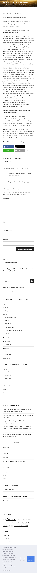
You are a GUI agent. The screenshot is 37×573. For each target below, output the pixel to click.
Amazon (5, 472)
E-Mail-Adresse (7, 231)
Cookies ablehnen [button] (22, 559)
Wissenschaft (7, 358)
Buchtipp (5, 307)
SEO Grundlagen (10, 327)
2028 (14, 523)
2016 (17, 523)
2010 (15, 526)
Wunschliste (8, 378)
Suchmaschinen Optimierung (13, 330)
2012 (9, 525)
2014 (30, 519)
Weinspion (6, 447)
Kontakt (7, 372)
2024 (4, 519)
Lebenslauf (8, 375)
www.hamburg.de (20, 142)
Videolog (7, 334)
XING (4, 479)
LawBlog (5, 458)
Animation (21, 523)
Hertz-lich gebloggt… (18, 2)
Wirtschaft (6, 348)
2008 (26, 526)
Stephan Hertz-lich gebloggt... (22, 182)
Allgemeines (6, 304)
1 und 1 (7, 523)
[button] (8, 146)
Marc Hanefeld (7, 434)
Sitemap (5, 393)
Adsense (5, 526)
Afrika (4, 523)
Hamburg (8, 158)
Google (7, 320)
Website (5, 239)
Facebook (5, 475)
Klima (6, 351)
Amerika (11, 519)
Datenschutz (6, 386)
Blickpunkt (8, 344)
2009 (27, 523)
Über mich (6, 369)
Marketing (8, 354)
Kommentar (7, 198)
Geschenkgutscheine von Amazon (15, 292)
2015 (12, 525)
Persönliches (17, 158)
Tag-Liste (5, 389)
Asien (22, 526)
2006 (19, 526)
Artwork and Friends (9, 489)
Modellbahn (6, 338)
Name (4, 222)
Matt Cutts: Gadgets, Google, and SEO (14, 461)
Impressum (8, 382)
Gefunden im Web (10, 317)
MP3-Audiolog (9, 324)
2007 (11, 523)
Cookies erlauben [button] (30, 559)
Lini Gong (5, 500)
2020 (20, 519)
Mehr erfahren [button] (7, 570)
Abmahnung (25, 519)
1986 (18, 519)
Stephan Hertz (18, 11)
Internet (5, 314)
